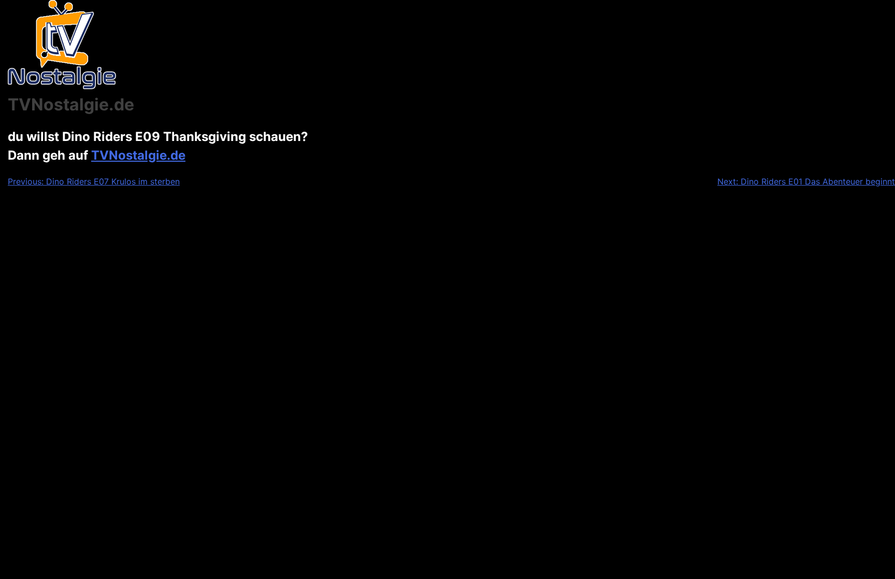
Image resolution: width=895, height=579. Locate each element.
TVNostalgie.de (138, 155)
